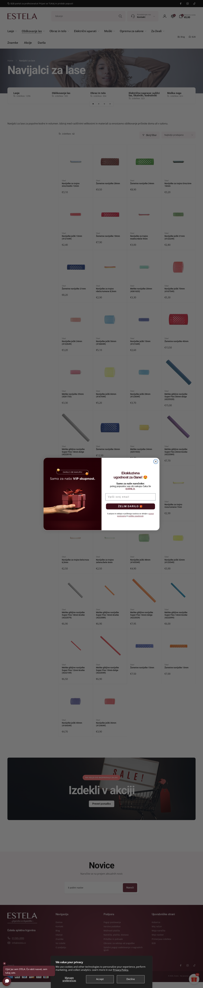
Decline (130, 979)
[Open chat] (7, 981)
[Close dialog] (156, 461)
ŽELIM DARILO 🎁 (130, 506)
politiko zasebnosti (135, 516)
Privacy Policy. (121, 970)
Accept (100, 979)
